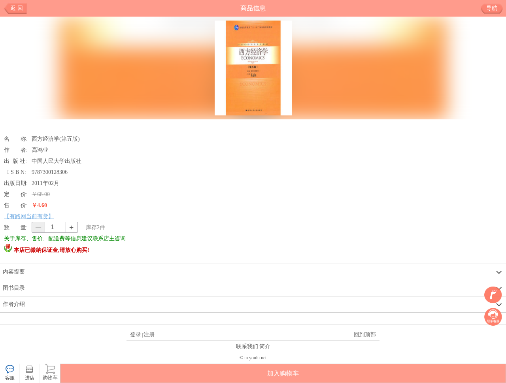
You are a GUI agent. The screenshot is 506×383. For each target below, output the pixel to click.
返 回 (16, 8)
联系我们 (247, 346)
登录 (135, 334)
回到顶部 (365, 334)
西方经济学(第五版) (56, 139)
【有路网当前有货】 (29, 216)
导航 (491, 8)
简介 (264, 346)
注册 (149, 334)
